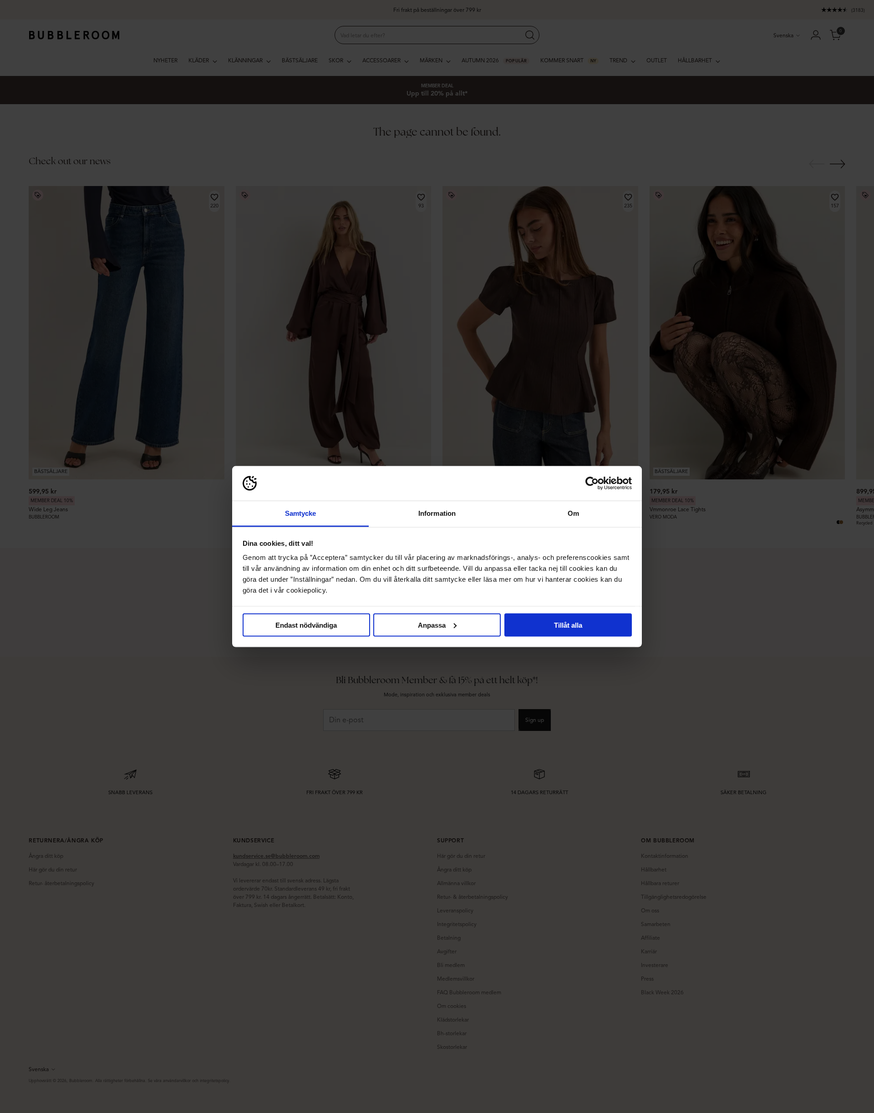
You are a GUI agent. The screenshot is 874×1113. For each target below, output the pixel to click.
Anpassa (432, 625)
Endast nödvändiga (306, 625)
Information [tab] (437, 513)
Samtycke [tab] (300, 513)
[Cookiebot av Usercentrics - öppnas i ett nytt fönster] (592, 483)
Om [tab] (573, 513)
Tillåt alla (568, 625)
